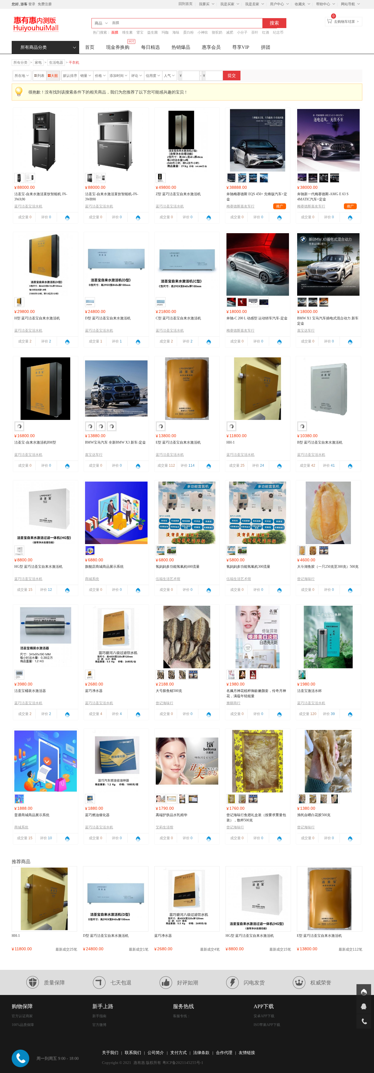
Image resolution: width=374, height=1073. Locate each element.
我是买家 (227, 4)
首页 (89, 47)
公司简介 (156, 1052)
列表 (40, 76)
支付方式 (178, 1052)
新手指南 (99, 1016)
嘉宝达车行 (306, 330)
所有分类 (20, 62)
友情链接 (247, 1052)
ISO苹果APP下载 (267, 1025)
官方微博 (99, 1025)
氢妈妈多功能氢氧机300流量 (248, 567)
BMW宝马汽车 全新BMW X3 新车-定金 (115, 442)
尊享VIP (240, 47)
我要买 (204, 4)
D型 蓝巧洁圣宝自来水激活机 (108, 318)
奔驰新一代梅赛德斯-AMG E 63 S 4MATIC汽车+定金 (323, 196)
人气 (167, 76)
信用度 (151, 76)
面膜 (114, 32)
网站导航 (348, 4)
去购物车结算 (344, 22)
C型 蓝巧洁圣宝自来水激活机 (178, 318)
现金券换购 (120, 45)
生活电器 (56, 62)
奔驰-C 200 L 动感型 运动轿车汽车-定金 (257, 318)
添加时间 (117, 76)
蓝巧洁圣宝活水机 (28, 206)
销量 (83, 76)
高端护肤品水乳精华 (171, 815)
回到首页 (186, 4)
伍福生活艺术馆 (168, 579)
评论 (134, 76)
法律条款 (201, 1052)
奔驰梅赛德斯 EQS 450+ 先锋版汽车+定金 (256, 196)
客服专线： (182, 1016)
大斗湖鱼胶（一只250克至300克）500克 (328, 567)
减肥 (229, 32)
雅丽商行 (233, 703)
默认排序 (70, 76)
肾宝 (139, 32)
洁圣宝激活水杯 (309, 691)
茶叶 (254, 32)
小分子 (242, 32)
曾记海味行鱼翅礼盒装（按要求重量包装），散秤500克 (256, 817)
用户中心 (277, 4)
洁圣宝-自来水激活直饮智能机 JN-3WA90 (40, 196)
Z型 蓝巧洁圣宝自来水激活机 (178, 194)
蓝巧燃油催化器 (97, 815)
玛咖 (165, 32)
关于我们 (110, 1052)
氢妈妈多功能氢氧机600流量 (178, 567)
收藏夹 (300, 4)
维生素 (127, 32)
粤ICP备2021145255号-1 (182, 1062)
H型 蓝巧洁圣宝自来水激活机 (37, 318)
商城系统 (92, 579)
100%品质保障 (23, 1025)
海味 (175, 32)
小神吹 (203, 32)
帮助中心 (323, 4)
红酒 (265, 32)
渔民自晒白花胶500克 (313, 815)
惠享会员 (211, 47)
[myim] (363, 991)
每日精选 (150, 47)
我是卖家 (252, 4)
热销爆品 (181, 47)
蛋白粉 (188, 32)
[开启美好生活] (36, 24)
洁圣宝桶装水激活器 (30, 691)
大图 (54, 76)
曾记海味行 (306, 579)
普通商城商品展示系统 (31, 815)
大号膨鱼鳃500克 (169, 691)
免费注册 (45, 4)
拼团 (265, 47)
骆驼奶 (217, 32)
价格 (98, 76)
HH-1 (230, 442)
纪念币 (278, 32)
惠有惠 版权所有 (147, 1062)
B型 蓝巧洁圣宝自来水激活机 (319, 442)
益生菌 (152, 32)
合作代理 (224, 1052)
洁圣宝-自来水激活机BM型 (35, 442)
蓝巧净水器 (94, 691)
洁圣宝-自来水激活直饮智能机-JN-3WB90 (111, 196)
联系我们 (133, 1052)
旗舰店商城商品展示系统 (104, 567)
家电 (38, 62)
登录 (31, 4)
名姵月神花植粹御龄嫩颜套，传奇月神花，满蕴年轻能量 (256, 693)
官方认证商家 (22, 1016)
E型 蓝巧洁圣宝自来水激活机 (178, 442)
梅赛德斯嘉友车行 (254, 206)
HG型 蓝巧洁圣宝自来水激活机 (38, 567)
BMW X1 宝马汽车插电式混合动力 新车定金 (328, 321)
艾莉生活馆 (164, 827)
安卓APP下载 (264, 1016)
